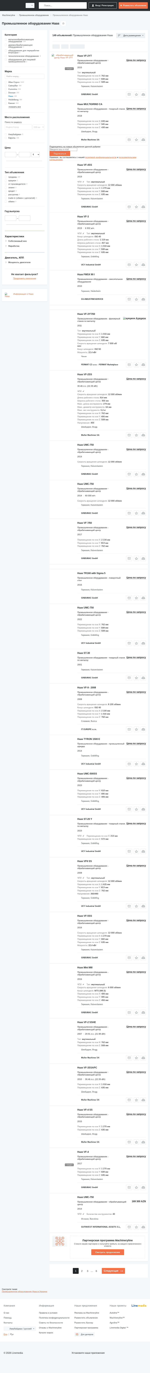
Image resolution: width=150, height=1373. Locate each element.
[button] (136, 94)
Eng (5, 1334)
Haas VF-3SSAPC (87, 1067)
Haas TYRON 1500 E (88, 739)
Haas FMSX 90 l (86, 274)
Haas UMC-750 (85, 445)
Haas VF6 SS (84, 861)
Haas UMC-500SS (87, 773)
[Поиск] (42, 5)
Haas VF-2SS (84, 374)
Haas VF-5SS (84, 916)
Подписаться (60, 153)
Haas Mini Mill (84, 967)
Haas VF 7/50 (84, 523)
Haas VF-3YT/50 (86, 314)
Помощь (8, 1318)
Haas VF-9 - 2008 (86, 687)
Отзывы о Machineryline (50, 1327)
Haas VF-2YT (84, 56)
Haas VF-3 (83, 216)
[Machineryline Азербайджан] (12, 5)
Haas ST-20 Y (84, 819)
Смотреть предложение (107, 1252)
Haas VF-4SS (84, 165)
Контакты (8, 1323)
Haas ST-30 (83, 653)
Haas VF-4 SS (85, 1110)
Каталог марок (46, 1332)
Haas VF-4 (83, 1152)
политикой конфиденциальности (100, 157)
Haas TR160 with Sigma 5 (91, 573)
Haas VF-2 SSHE (86, 1022)
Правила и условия (48, 1313)
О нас (6, 1313)
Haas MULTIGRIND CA (89, 104)
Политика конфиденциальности (54, 1318)
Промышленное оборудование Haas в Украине (24, 1291)
